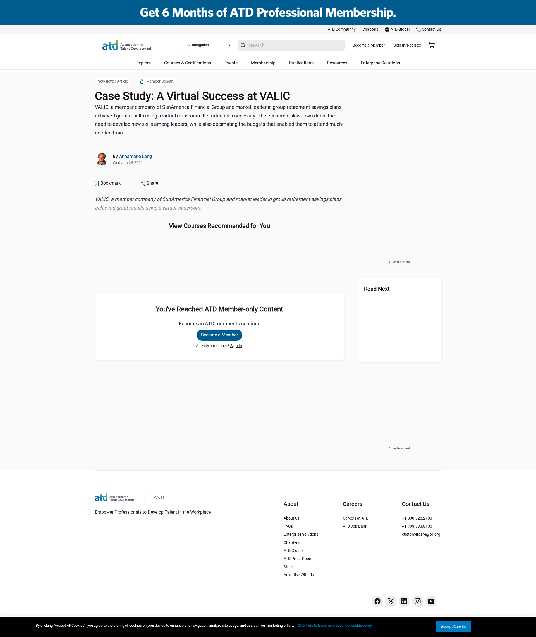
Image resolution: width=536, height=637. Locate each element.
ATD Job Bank (355, 526)
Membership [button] (263, 63)
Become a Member (369, 45)
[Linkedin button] (404, 601)
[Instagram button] (417, 601)
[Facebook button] (377, 601)
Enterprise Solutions (301, 534)
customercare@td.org (421, 534)
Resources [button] (337, 63)
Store (288, 566)
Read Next (377, 288)
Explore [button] (143, 63)
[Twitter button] (390, 601)
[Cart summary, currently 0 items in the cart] (433, 45)
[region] (219, 203)
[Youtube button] (431, 601)
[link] (342, 29)
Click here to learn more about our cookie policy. (335, 625)
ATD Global (293, 550)
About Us (292, 518)
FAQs (288, 526)
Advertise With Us (299, 575)
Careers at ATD (355, 518)
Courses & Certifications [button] (187, 63)
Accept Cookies (453, 626)
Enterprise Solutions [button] (380, 63)
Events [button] (231, 63)
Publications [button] (301, 63)
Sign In (236, 345)
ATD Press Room (298, 558)
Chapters (292, 542)
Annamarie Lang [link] (135, 156)
